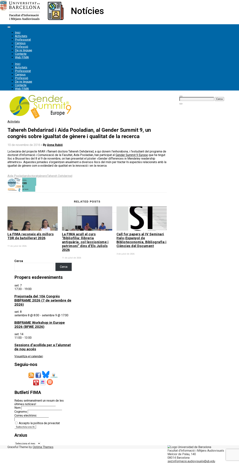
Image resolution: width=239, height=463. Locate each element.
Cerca (18, 261)
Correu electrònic (25, 415)
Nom (17, 407)
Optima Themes (43, 447)
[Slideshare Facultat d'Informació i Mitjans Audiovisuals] (54, 377)
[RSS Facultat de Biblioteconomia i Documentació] (32, 377)
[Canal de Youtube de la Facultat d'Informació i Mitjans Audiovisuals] (36, 384)
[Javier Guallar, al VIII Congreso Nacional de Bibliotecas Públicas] (29, 190)
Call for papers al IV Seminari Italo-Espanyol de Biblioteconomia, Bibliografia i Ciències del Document (142, 240)
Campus (20, 43)
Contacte (21, 54)
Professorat (23, 39)
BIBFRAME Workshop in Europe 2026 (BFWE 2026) (39, 325)
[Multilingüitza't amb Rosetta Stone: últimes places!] (14, 190)
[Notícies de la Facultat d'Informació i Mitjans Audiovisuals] (52, 19)
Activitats (21, 36)
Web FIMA (22, 57)
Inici (17, 32)
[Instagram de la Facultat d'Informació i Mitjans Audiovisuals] (50, 384)
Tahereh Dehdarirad (59, 176)
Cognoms (20, 411)
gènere (42, 176)
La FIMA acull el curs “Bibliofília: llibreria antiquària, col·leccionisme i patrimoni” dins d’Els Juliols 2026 (85, 242)
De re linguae (23, 50)
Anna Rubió (55, 145)
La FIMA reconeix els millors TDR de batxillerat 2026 (30, 236)
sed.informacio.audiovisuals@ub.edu (191, 461)
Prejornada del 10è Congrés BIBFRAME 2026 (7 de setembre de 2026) (42, 300)
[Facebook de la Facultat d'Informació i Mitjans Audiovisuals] (38, 377)
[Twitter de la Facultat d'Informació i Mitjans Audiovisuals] (45, 377)
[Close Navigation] (180, 103)
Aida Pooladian (17, 176)
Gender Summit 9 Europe (132, 155)
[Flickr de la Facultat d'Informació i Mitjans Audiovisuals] (43, 384)
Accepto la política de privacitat (39, 423)
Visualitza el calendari (28, 356)
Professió (21, 47)
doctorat (32, 176)
